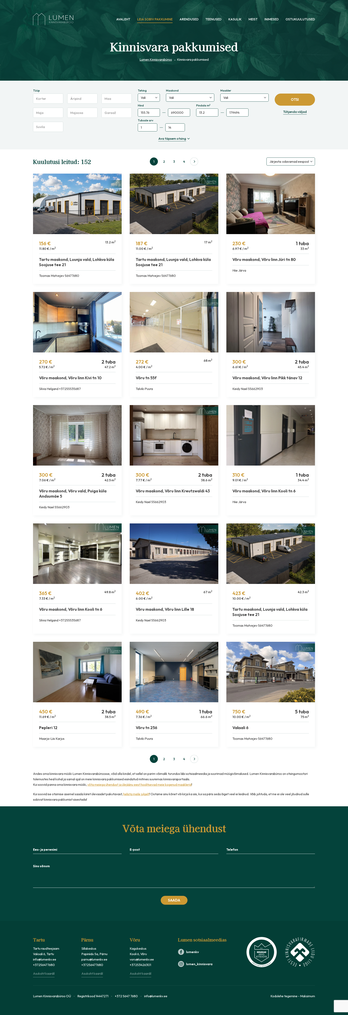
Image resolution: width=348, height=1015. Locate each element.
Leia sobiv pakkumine (155, 19)
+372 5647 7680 (126, 996)
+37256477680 (44, 965)
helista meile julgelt (136, 794)
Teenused (213, 19)
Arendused (189, 19)
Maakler (225, 90)
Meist (253, 19)
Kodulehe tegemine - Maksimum (292, 996)
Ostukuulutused (300, 19)
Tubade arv (145, 120)
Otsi (295, 99)
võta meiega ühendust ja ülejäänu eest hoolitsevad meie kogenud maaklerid (139, 785)
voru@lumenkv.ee (142, 959)
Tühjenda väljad (295, 112)
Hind (141, 105)
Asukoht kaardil (44, 973)
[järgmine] (194, 161)
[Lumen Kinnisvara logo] (53, 19)
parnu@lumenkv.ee (94, 959)
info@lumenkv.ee (44, 959)
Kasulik (235, 19)
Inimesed (271, 19)
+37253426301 (140, 965)
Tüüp (36, 90)
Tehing (142, 90)
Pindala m (203, 105)
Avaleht (123, 19)
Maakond (172, 90)
